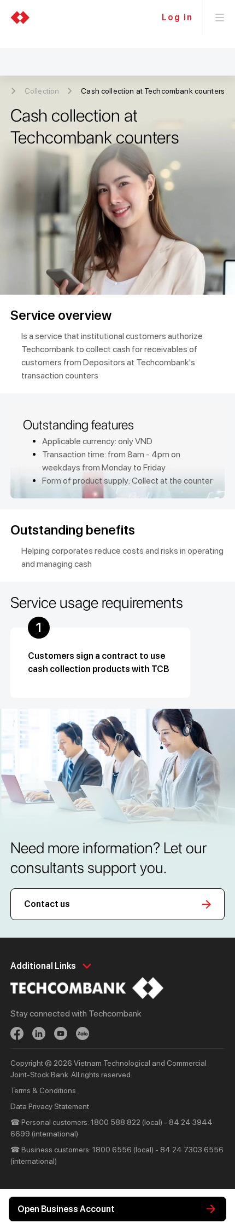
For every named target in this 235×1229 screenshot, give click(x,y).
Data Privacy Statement (49, 1106)
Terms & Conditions (43, 1090)
